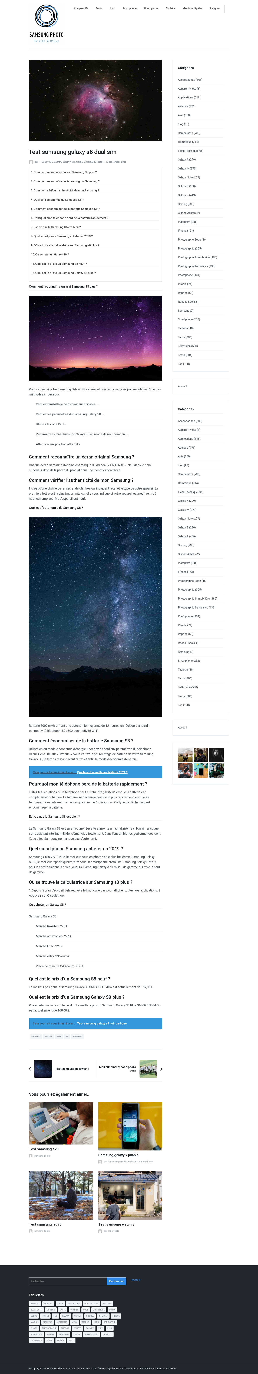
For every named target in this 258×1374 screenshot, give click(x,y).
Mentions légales (193, 8)
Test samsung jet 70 (45, 1224)
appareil (48, 1304)
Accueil (182, 386)
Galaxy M (56, 162)
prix (59, 1036)
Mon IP (136, 1280)
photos (65, 1328)
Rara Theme (146, 1368)
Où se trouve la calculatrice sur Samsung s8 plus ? (66, 245)
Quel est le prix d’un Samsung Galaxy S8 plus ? (65, 273)
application (74, 1304)
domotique (99, 1310)
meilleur (47, 1322)
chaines (74, 1310)
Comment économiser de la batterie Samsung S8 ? (67, 209)
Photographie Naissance (193, 266)
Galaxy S (80, 162)
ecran (112, 1310)
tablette (107, 1334)
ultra (49, 1340)
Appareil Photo (187, 88)
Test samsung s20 (43, 1149)
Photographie (186, 248)
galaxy (48, 1036)
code (85, 1310)
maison (34, 1322)
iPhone (182, 230)
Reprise (183, 293)
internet (103, 1316)
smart (76, 1334)
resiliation (36, 1334)
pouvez (90, 1328)
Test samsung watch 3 (116, 1224)
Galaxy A (46, 162)
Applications (185, 97)
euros (34, 1316)
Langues (215, 8)
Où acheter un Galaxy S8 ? (52, 254)
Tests (99, 8)
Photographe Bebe (189, 239)
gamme (77, 1316)
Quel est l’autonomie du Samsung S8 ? (59, 199)
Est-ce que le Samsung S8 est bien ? (57, 227)
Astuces (183, 106)
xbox (71, 1340)
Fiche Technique (188, 150)
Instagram (184, 222)
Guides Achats (187, 213)
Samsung (183, 310)
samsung (77, 1036)
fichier (45, 1316)
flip (55, 1316)
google (90, 1316)
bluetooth (36, 1310)
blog (180, 124)
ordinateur (109, 1322)
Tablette (170, 8)
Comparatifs (81, 8)
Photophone (151, 8)
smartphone (91, 1334)
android (35, 1304)
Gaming (182, 204)
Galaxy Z (90, 162)
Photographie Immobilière (194, 257)
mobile (85, 1322)
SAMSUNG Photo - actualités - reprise (65, 1368)
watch (60, 1340)
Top (180, 364)
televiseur (36, 1340)
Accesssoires (186, 79)
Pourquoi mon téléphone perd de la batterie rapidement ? (71, 218)
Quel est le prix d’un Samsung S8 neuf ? (61, 263)
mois (96, 1322)
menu (74, 1322)
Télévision (184, 346)
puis (109, 1328)
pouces (77, 1328)
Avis (112, 8)
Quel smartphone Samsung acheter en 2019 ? (63, 236)
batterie (35, 1036)
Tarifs (181, 337)
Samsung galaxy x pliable (118, 1155)
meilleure (62, 1322)
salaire (50, 1334)
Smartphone (130, 8)
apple (60, 1304)
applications (91, 1304)
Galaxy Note (68, 162)
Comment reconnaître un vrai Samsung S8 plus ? (65, 172)
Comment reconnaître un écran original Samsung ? (67, 181)
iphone (116, 1316)
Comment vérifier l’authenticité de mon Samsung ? (66, 190)
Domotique (184, 142)
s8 (67, 1036)
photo (34, 1328)
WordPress (171, 1368)
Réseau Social (187, 301)
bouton (51, 1310)
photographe (49, 1328)
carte (63, 1310)
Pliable (182, 284)
